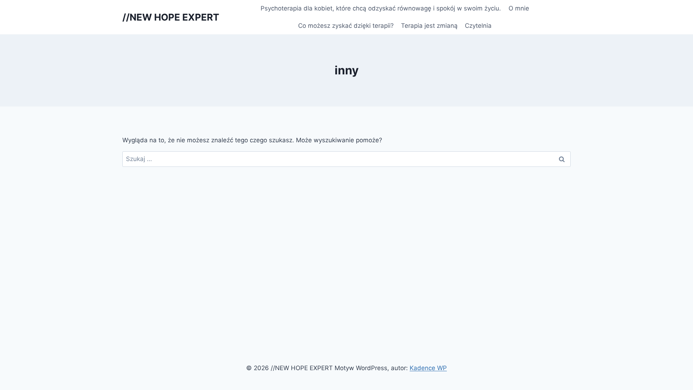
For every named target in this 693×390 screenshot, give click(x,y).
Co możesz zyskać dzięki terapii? (346, 25)
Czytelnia (478, 25)
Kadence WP (428, 368)
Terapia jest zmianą (429, 25)
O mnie (519, 8)
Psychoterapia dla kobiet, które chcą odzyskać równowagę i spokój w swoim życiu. (381, 8)
